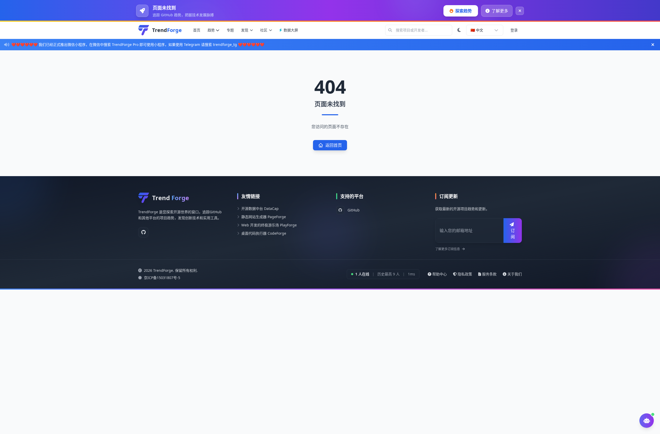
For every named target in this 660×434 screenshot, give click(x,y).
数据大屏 (291, 30)
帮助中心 (439, 274)
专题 (230, 30)
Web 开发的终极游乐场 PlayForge (269, 225)
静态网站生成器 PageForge (263, 216)
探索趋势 (463, 11)
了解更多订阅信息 (447, 249)
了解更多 (500, 11)
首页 (196, 30)
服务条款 (489, 274)
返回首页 (333, 145)
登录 (514, 30)
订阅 (513, 234)
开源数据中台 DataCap (260, 208)
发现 (244, 30)
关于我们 (514, 274)
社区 (263, 30)
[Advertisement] (154, 326)
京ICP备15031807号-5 (162, 277)
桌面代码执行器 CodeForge (263, 233)
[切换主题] (459, 30)
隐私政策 (465, 274)
